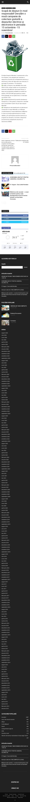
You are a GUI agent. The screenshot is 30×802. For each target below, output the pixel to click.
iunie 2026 (4, 337)
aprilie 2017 (5, 591)
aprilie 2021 (5, 480)
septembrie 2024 (6, 386)
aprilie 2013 (5, 701)
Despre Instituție (12, 794)
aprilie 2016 (5, 618)
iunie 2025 (4, 365)
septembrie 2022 (6, 441)
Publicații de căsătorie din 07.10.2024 (21, 141)
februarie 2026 (5, 346)
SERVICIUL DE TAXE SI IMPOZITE (18, 306)
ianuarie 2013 (5, 708)
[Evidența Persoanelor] (5, 315)
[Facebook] (3, 36)
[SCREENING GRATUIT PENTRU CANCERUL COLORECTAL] (5, 179)
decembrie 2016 (6, 600)
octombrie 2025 (6, 356)
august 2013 (5, 692)
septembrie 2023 (6, 413)
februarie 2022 (5, 457)
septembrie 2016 (6, 607)
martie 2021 (5, 482)
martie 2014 (5, 676)
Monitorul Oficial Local (12, 797)
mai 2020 (4, 505)
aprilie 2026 (5, 342)
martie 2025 (5, 372)
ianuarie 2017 (5, 598)
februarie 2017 (5, 595)
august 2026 (5, 333)
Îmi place (25, 215)
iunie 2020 (4, 503)
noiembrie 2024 (6, 381)
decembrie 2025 (6, 351)
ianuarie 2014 (5, 681)
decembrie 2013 (6, 683)
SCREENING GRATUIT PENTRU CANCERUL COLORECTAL (12, 282)
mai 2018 (4, 561)
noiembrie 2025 (6, 353)
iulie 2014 (4, 667)
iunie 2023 (4, 420)
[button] (2, 2)
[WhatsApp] (13, 36)
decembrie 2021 (6, 462)
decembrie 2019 (6, 517)
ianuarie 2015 (5, 653)
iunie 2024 (4, 393)
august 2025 (5, 360)
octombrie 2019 (6, 522)
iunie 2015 (4, 641)
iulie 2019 (4, 528)
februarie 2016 (5, 623)
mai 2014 (4, 671)
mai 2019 (4, 533)
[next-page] (5, 203)
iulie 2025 (4, 363)
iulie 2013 (4, 694)
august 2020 (5, 499)
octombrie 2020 (6, 494)
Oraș (13, 795)
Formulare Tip (23, 795)
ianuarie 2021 (5, 487)
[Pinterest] (10, 36)
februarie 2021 (5, 485)
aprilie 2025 (5, 369)
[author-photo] (15, 163)
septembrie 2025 (6, 358)
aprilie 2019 (5, 535)
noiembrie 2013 (6, 685)
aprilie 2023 (5, 425)
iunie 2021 (4, 475)
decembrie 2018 (6, 545)
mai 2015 (4, 644)
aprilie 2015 (5, 646)
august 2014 (5, 664)
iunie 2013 (4, 697)
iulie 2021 (4, 473)
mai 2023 (4, 422)
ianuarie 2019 (5, 542)
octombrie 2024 (6, 383)
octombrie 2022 (6, 439)
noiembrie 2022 (6, 436)
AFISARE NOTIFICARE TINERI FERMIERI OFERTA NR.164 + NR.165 (15, 277)
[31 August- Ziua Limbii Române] (5, 186)
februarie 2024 (5, 402)
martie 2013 (5, 704)
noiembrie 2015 (6, 630)
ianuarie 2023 (5, 432)
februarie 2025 (5, 374)
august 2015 (5, 637)
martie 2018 (5, 565)
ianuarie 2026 (5, 349)
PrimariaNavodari (9, 32)
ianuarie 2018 (5, 570)
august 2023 (5, 416)
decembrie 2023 (6, 406)
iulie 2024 (4, 390)
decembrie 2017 (6, 572)
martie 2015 (5, 648)
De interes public (6, 795)
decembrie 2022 (6, 434)
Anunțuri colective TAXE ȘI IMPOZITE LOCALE (13, 289)
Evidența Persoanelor (15, 313)
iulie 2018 (4, 556)
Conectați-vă (24, 218)
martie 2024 (5, 399)
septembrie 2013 (6, 690)
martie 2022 (5, 455)
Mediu (14, 8)
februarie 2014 (5, 678)
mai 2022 (4, 450)
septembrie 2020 (6, 496)
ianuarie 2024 (5, 404)
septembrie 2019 (6, 524)
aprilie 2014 (5, 674)
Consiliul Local (21, 794)
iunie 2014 (4, 669)
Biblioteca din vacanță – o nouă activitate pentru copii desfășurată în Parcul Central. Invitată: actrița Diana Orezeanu (19, 195)
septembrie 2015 (6, 634)
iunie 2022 (4, 448)
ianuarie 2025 (5, 376)
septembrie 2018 (6, 552)
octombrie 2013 (6, 687)
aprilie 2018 (5, 563)
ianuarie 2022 (5, 459)
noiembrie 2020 (6, 492)
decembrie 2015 (6, 628)
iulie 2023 (4, 418)
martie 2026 (5, 344)
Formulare (13, 320)
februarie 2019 (5, 540)
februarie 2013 (5, 706)
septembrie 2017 (6, 579)
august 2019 (5, 526)
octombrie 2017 (6, 577)
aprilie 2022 (5, 452)
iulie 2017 (4, 584)
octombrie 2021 (6, 466)
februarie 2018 (5, 568)
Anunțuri (7, 5)
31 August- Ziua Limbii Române (19, 184)
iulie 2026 (4, 335)
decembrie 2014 (6, 655)
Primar (6, 794)
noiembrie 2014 (6, 658)
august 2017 (5, 581)
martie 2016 (5, 621)
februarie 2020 (5, 512)
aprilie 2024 (5, 397)
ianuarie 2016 (5, 625)
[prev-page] (2, 203)
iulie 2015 (4, 639)
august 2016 (5, 609)
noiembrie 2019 (6, 519)
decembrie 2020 (6, 489)
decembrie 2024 (6, 379)
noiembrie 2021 (6, 464)
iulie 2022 (4, 446)
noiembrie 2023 (6, 409)
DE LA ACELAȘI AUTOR (19, 173)
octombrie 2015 (6, 632)
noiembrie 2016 (6, 602)
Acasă (3, 5)
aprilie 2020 (5, 508)
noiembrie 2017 (6, 575)
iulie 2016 (4, 611)
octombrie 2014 (6, 660)
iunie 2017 (4, 586)
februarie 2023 (5, 429)
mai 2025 (4, 367)
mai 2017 (4, 588)
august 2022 (5, 443)
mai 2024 (4, 395)
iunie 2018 (4, 558)
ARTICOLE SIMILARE (7, 173)
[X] (6, 36)
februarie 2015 (5, 651)
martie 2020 (5, 510)
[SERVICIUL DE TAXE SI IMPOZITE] (5, 307)
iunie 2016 (4, 614)
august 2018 (5, 554)
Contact (16, 795)
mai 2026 (4, 340)
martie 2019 (5, 538)
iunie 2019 (4, 531)
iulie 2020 (4, 501)
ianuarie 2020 (5, 515)
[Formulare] (5, 322)
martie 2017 (5, 593)
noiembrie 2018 (6, 547)
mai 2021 (4, 478)
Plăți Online (20, 797)
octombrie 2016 (6, 605)
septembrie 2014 (6, 662)
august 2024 (5, 388)
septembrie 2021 (6, 469)
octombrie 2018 (6, 549)
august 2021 (5, 471)
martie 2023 (5, 427)
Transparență (8, 8)
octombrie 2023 (6, 411)
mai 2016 (4, 616)
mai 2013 (4, 699)
